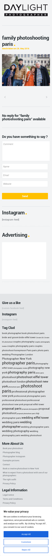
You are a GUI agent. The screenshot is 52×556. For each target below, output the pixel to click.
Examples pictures (11, 460)
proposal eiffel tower (34, 404)
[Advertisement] (24, 260)
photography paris (21, 372)
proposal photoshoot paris (26, 413)
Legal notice (8, 494)
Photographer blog (11, 452)
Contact (6, 464)
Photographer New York (17, 358)
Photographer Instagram (14, 456)
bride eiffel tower (27, 337)
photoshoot (9, 377)
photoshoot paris (22, 388)
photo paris (40, 373)
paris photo (37, 350)
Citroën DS (40, 338)
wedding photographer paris (35, 426)
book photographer (11, 333)
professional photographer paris (30, 395)
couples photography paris (20, 345)
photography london (20, 368)
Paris (29, 350)
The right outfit (9, 479)
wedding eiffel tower (35, 417)
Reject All (26, 549)
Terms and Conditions (13, 499)
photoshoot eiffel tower (32, 377)
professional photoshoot (14, 400)
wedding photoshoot (31, 435)
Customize (26, 542)
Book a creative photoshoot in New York (21, 468)
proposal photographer (30, 409)
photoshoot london (14, 381)
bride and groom (10, 337)
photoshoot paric (14, 387)
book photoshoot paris (33, 333)
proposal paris (12, 408)
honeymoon (20, 350)
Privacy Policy (9, 483)
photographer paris (18, 363)
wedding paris (10, 422)
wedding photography (15, 431)
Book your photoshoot (13, 448)
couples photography (23, 341)
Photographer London (22, 354)
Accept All (26, 534)
